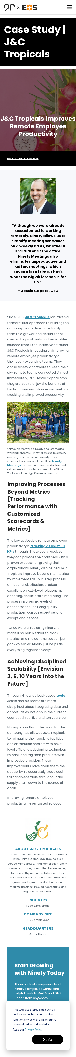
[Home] (20, 7)
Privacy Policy (33, 1029)
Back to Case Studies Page (23, 158)
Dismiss (47, 1039)
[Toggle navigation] (69, 7)
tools (60, 695)
